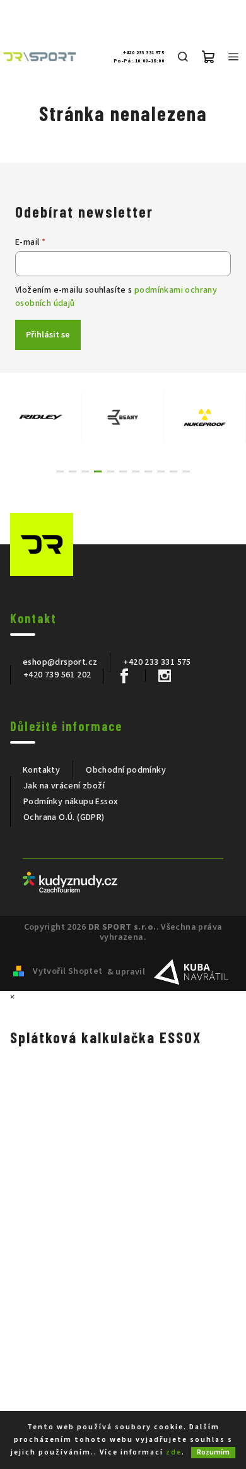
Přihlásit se (48, 335)
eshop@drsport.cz (60, 662)
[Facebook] (123, 676)
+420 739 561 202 (57, 675)
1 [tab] (60, 471)
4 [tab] (98, 471)
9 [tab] (161, 471)
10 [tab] (173, 471)
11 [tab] (186, 471)
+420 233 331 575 (143, 53)
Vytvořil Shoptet (67, 971)
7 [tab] (135, 471)
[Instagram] (164, 675)
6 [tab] (123, 471)
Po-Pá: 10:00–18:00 (139, 61)
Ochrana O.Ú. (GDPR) (64, 817)
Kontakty (41, 770)
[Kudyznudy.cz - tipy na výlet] (70, 881)
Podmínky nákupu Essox (70, 801)
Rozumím (213, 1452)
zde (174, 1452)
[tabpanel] (41, 417)
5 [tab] (110, 471)
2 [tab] (72, 471)
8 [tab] (148, 471)
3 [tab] (85, 471)
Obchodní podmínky (126, 770)
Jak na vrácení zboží (64, 786)
